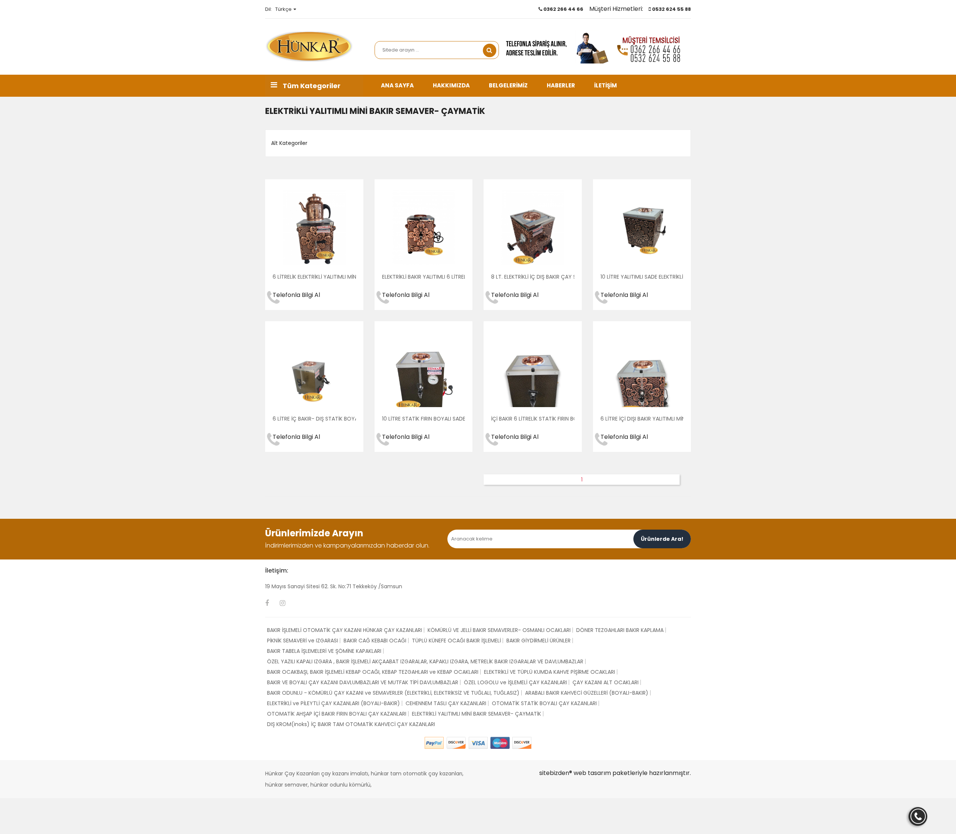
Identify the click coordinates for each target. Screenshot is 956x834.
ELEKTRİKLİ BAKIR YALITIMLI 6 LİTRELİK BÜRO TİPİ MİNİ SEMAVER (456, 276)
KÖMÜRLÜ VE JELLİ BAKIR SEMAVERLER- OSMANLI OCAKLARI (499, 630)
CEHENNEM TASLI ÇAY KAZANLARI (446, 703)
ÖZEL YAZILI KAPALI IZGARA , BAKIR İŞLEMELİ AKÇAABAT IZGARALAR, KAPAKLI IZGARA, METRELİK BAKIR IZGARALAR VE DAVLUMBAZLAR (425, 661)
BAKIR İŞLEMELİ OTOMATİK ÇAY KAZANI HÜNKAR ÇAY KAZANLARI (344, 630)
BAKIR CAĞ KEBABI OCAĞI (375, 640)
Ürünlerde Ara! (662, 539)
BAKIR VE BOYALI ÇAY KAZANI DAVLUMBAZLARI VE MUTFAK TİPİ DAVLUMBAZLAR (362, 682)
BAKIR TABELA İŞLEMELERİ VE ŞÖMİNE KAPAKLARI (324, 651)
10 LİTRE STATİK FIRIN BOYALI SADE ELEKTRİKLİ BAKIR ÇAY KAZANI (459, 418)
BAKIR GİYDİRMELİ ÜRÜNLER (538, 640)
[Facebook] (267, 603)
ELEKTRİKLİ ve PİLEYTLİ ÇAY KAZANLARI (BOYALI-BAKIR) (333, 703)
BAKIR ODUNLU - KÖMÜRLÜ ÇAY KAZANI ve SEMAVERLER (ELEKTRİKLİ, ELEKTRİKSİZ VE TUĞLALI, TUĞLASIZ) (393, 692)
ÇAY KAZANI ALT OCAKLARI (605, 682)
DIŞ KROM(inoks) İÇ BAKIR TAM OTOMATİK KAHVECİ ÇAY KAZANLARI (351, 724)
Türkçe (283, 9)
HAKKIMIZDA (451, 85)
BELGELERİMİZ (508, 85)
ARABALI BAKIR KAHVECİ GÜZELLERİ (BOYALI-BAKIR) (586, 692)
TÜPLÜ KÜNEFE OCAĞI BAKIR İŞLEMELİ (456, 640)
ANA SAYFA (397, 85)
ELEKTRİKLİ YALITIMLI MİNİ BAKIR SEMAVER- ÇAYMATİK (476, 713)
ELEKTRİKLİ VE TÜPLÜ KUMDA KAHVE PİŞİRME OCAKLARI (549, 672)
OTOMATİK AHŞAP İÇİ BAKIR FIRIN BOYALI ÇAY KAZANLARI (336, 713)
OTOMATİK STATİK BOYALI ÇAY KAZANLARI (544, 703)
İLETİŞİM (605, 85)
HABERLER (561, 85)
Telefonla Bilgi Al (296, 295)
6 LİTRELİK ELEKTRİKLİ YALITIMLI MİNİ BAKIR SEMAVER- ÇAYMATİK (350, 276)
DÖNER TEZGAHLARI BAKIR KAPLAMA (620, 630)
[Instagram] (282, 603)
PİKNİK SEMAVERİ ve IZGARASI (302, 640)
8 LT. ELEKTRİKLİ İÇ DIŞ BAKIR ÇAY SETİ (537, 276)
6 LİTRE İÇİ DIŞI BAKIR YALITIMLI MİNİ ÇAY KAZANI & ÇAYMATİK (675, 418)
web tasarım (592, 773)
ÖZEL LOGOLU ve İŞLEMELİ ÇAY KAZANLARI (515, 682)
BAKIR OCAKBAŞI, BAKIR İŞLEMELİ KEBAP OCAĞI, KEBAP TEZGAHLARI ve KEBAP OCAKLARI (372, 672)
